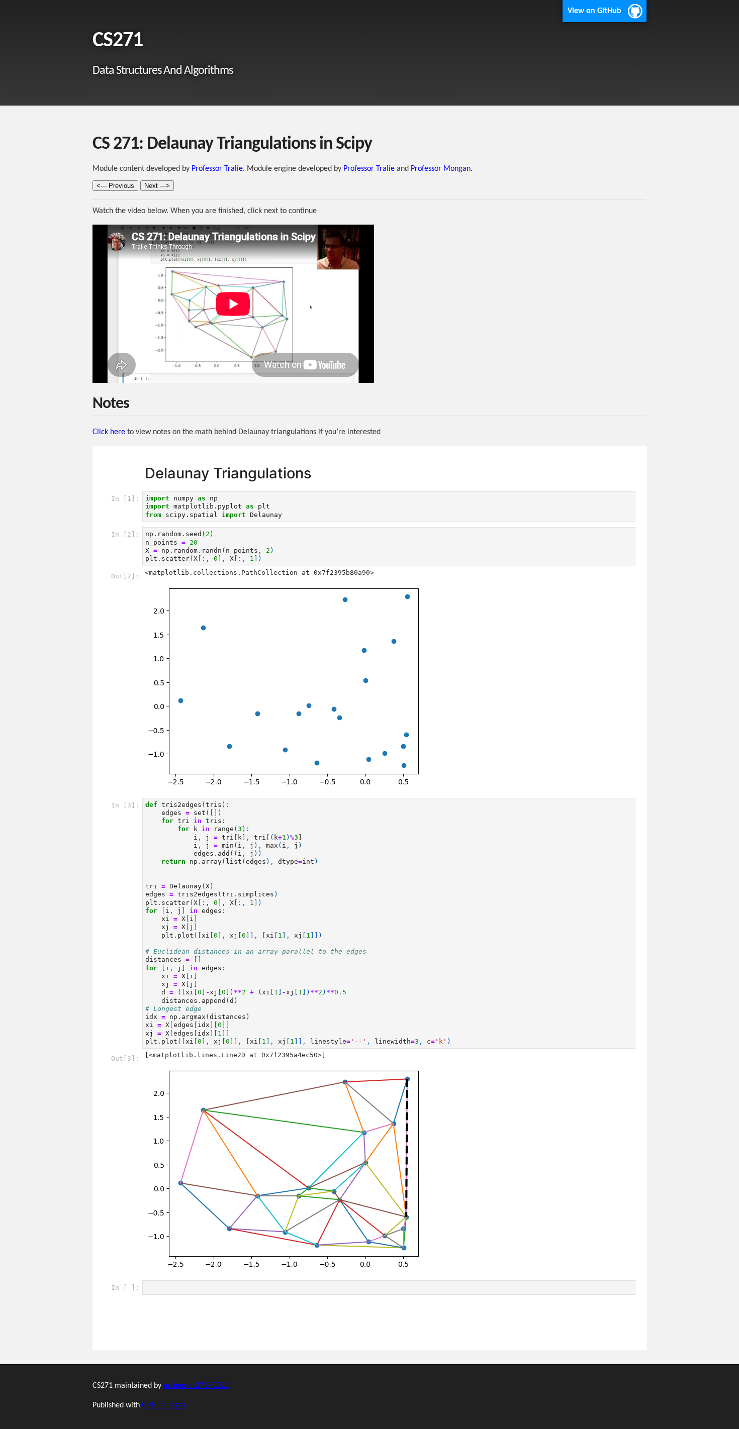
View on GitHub (594, 11)
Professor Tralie (217, 169)
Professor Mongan (441, 169)
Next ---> (157, 185)
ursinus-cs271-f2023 (196, 1386)
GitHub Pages (164, 1405)
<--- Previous (115, 185)
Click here (109, 432)
